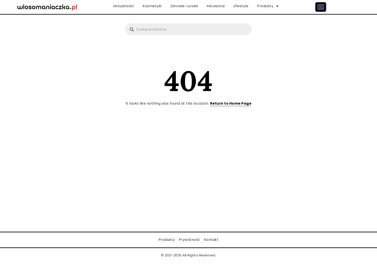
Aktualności (123, 6)
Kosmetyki (152, 6)
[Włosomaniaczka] (47, 6)
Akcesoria (216, 6)
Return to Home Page (231, 103)
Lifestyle (240, 6)
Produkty (265, 6)
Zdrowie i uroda (184, 6)
